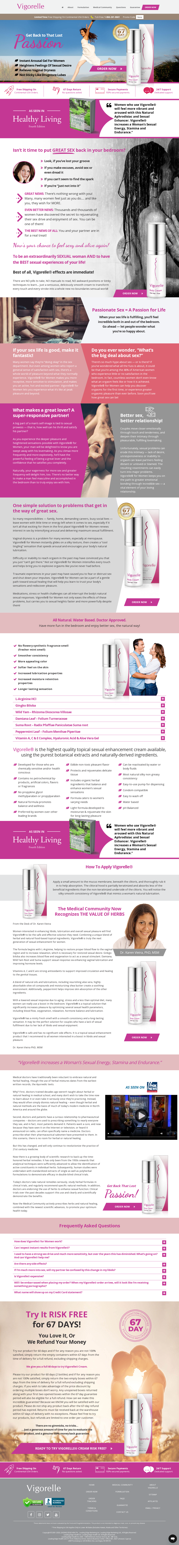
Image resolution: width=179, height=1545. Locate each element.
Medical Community (102, 7)
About (70, 7)
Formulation (83, 7)
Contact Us (122, 1512)
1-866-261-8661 (112, 17)
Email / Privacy (152, 1508)
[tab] (89, 699)
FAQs (122, 1498)
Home (91, 1485)
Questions (121, 7)
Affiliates (153, 1501)
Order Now (91, 1491)
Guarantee (135, 7)
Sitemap (153, 1494)
